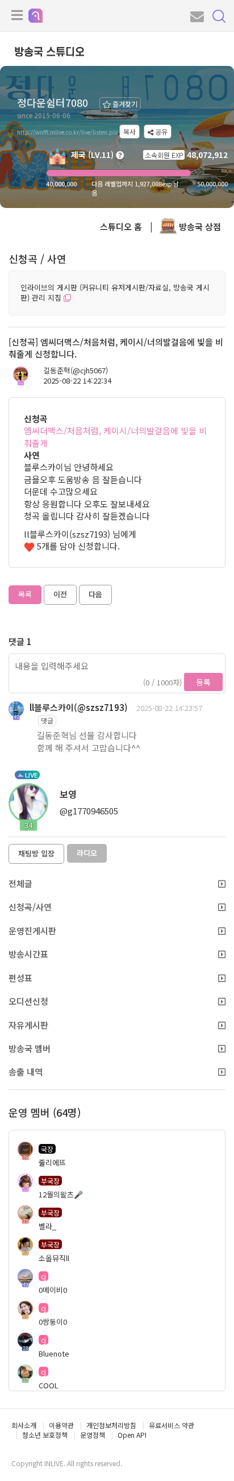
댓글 (47, 720)
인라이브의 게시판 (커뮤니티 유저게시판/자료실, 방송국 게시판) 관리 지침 (115, 292)
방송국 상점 (199, 226)
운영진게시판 (32, 931)
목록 (25, 594)
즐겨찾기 (124, 104)
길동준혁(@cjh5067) (75, 370)
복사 (129, 131)
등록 (203, 682)
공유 (160, 131)
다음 (95, 594)
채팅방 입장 (36, 853)
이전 (60, 594)
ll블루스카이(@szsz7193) (79, 707)
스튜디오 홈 (121, 226)
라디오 (87, 852)
